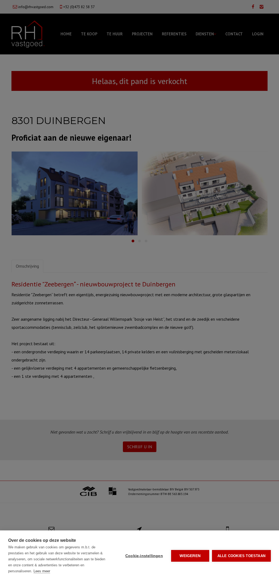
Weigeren (190, 556)
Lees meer (42, 571)
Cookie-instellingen (144, 556)
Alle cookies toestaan (241, 556)
